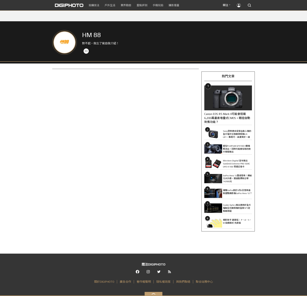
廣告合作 (125, 281)
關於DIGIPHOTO (104, 281)
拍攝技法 (94, 5)
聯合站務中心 (204, 281)
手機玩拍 (158, 5)
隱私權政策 (163, 281)
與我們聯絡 (183, 281)
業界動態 (126, 5)
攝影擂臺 (174, 5)
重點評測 (142, 5)
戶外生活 (110, 5)
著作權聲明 (144, 281)
